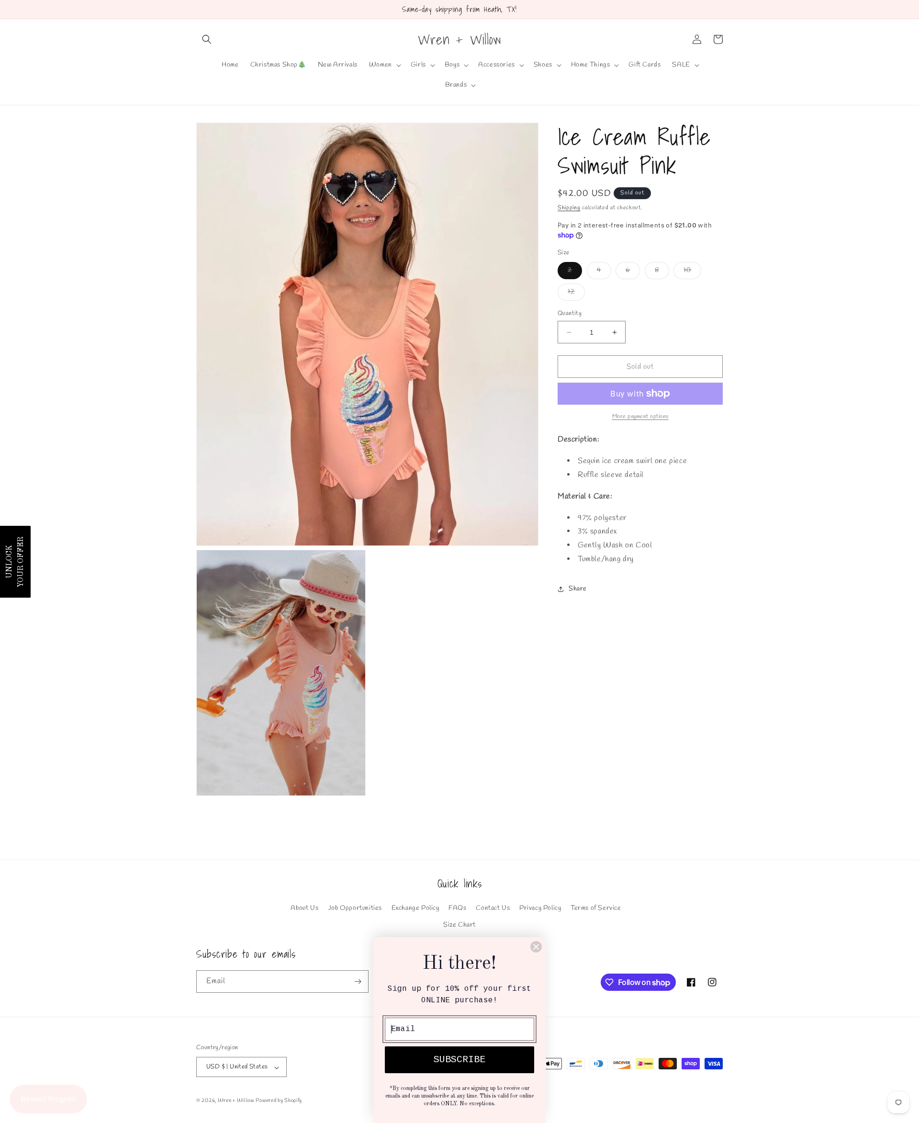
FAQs (457, 908)
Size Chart (459, 925)
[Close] (536, 947)
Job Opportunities (355, 908)
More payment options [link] (640, 416)
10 (692, 272)
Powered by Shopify (279, 1101)
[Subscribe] (357, 981)
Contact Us (493, 908)
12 (576, 294)
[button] (206, 39)
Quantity (570, 313)
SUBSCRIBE (459, 1059)
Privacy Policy (540, 908)
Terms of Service (596, 908)
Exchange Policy (415, 908)
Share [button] (578, 588)
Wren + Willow (236, 1101)
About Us (304, 908)
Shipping (569, 208)
